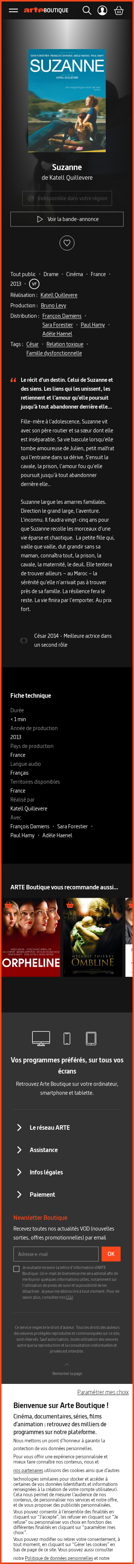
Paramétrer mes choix (103, 1392)
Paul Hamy (93, 325)
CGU (69, 1297)
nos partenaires (28, 1470)
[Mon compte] (103, 10)
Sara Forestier (57, 325)
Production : (24, 305)
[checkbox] (16, 1269)
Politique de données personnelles (59, 1558)
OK (111, 1254)
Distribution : (24, 316)
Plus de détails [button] (31, 937)
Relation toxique (65, 344)
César (32, 344)
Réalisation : (24, 295)
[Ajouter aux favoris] (67, 243)
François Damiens (62, 316)
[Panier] (118, 10)
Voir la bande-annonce (73, 219)
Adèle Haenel (57, 334)
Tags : (16, 344)
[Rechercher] (85, 10)
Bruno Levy (53, 305)
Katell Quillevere (59, 295)
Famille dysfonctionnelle (54, 353)
